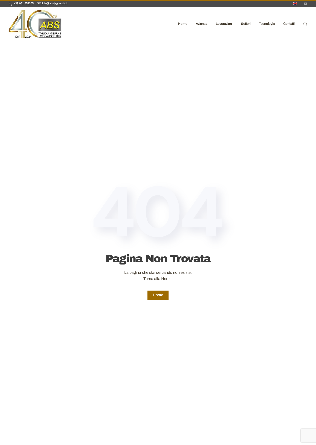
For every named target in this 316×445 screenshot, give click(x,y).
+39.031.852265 (24, 3)
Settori (245, 23)
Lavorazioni (224, 23)
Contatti (289, 23)
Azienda (201, 23)
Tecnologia (267, 23)
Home (182, 23)
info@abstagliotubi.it (54, 3)
